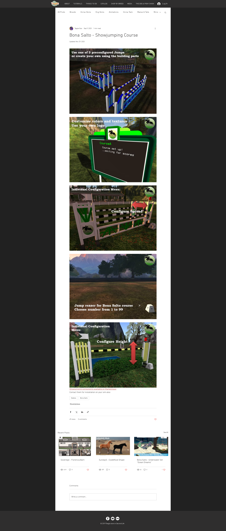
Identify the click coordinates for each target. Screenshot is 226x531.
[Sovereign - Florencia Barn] (75, 446)
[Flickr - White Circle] (117, 518)
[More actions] (155, 28)
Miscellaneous (75, 404)
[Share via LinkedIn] (82, 412)
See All (165, 432)
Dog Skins (100, 12)
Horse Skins (86, 12)
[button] (67, 3)
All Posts (61, 12)
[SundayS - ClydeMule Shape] (113, 446)
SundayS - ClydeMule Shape (111, 460)
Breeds (73, 12)
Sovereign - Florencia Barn (73, 460)
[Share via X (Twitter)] (76, 412)
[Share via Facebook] (70, 412)
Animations (113, 12)
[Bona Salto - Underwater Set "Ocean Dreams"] (151, 446)
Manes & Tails (143, 12)
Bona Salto (84, 398)
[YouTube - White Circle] (112, 518)
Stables (73, 398)
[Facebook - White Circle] (107, 518)
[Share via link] (88, 412)
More (156, 12)
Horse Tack (128, 12)
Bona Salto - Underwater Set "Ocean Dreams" (150, 461)
